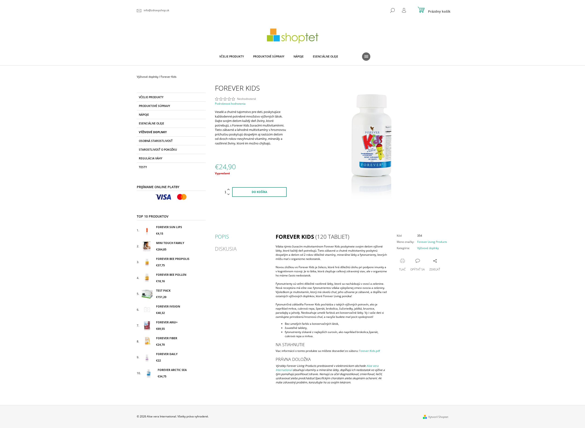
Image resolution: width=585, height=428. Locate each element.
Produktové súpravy (154, 106)
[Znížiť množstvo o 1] (228, 194)
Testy (143, 167)
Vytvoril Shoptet (438, 417)
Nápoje (144, 115)
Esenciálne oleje (151, 123)
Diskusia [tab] (226, 248)
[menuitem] (231, 56)
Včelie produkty (151, 97)
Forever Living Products (432, 242)
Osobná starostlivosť (156, 141)
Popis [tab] (222, 236)
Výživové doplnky (153, 132)
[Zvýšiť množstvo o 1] (228, 189)
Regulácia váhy (150, 158)
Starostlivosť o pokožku (158, 150)
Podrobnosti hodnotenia (230, 104)
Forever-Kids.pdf (369, 351)
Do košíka (259, 192)
